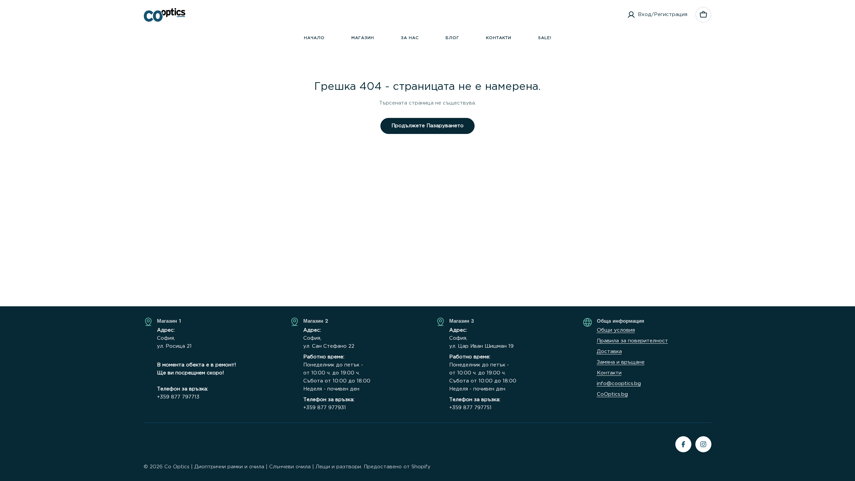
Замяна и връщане (621, 362)
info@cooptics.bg (619, 383)
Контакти (609, 373)
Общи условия (616, 330)
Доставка (609, 351)
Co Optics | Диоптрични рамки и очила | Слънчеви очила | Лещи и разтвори (262, 467)
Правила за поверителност (632, 341)
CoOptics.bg (612, 394)
